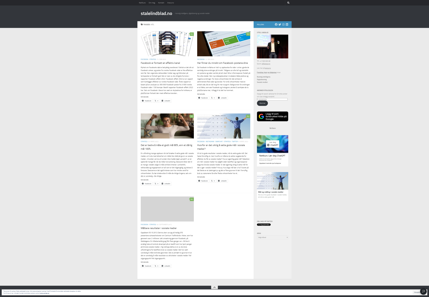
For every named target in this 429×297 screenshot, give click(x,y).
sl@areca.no (266, 64)
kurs (265, 72)
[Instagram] (283, 24)
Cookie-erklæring (44, 293)
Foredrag (260, 72)
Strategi (152, 59)
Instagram (210, 142)
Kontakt (161, 3)
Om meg (152, 3)
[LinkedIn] (287, 24)
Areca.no (170, 3)
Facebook (144, 59)
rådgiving (273, 72)
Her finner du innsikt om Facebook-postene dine (222, 63)
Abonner (262, 103)
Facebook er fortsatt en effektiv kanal (160, 63)
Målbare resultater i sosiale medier (159, 228)
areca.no (268, 68)
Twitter (235, 142)
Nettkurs (142, 3)
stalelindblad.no (156, 13)
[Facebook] (276, 24)
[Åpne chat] (423, 291)
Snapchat (219, 142)
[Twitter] (279, 24)
